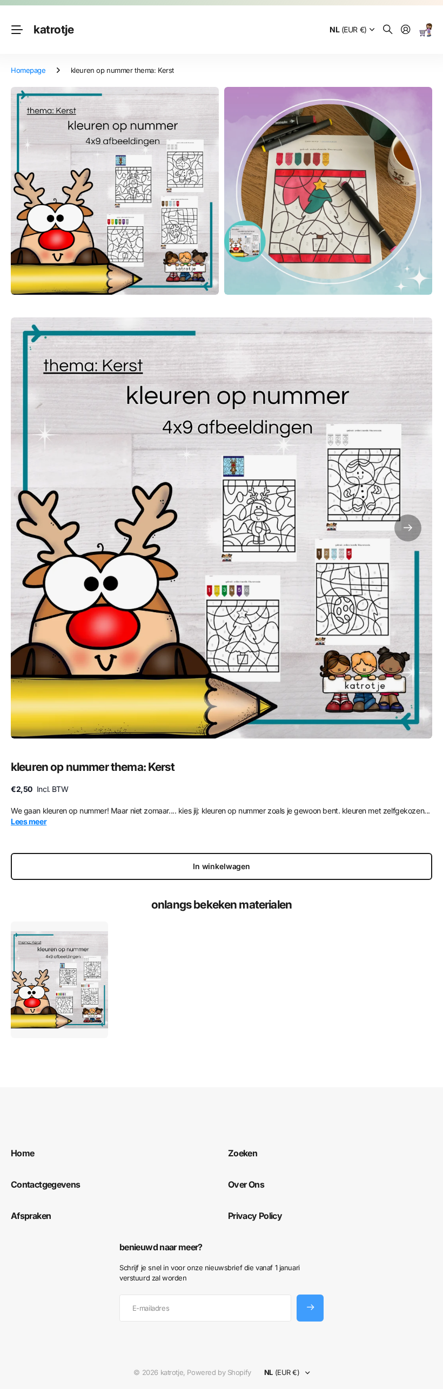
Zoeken (242, 1153)
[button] (407, 527)
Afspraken (31, 1215)
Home (22, 1153)
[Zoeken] (388, 29)
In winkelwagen (221, 866)
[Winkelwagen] (425, 29)
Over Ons (246, 1184)
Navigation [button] (17, 29)
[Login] (406, 29)
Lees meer (28, 821)
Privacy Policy (255, 1215)
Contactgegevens (45, 1184)
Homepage (28, 70)
